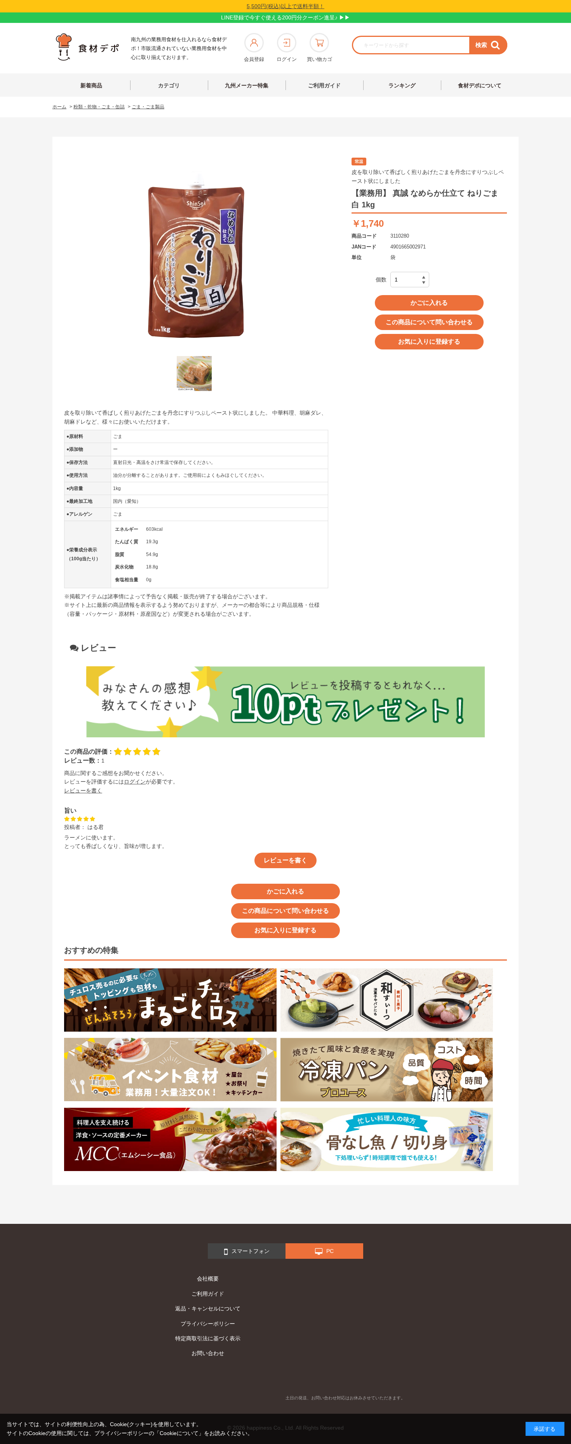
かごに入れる (429, 302)
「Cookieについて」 (179, 1433)
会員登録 (254, 59)
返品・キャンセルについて (207, 1308)
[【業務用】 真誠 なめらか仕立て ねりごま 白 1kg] (194, 373)
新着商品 (91, 85)
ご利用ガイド (324, 85)
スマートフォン (251, 1251)
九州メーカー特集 (246, 85)
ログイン (287, 59)
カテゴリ (169, 85)
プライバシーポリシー (208, 1324)
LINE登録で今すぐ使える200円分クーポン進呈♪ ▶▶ (285, 17)
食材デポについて (479, 85)
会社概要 (208, 1278)
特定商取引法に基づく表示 (207, 1338)
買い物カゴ (319, 59)
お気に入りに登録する (429, 341)
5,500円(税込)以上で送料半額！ (285, 6)
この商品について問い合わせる (429, 322)
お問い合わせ (207, 1353)
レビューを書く (83, 790)
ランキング (402, 85)
